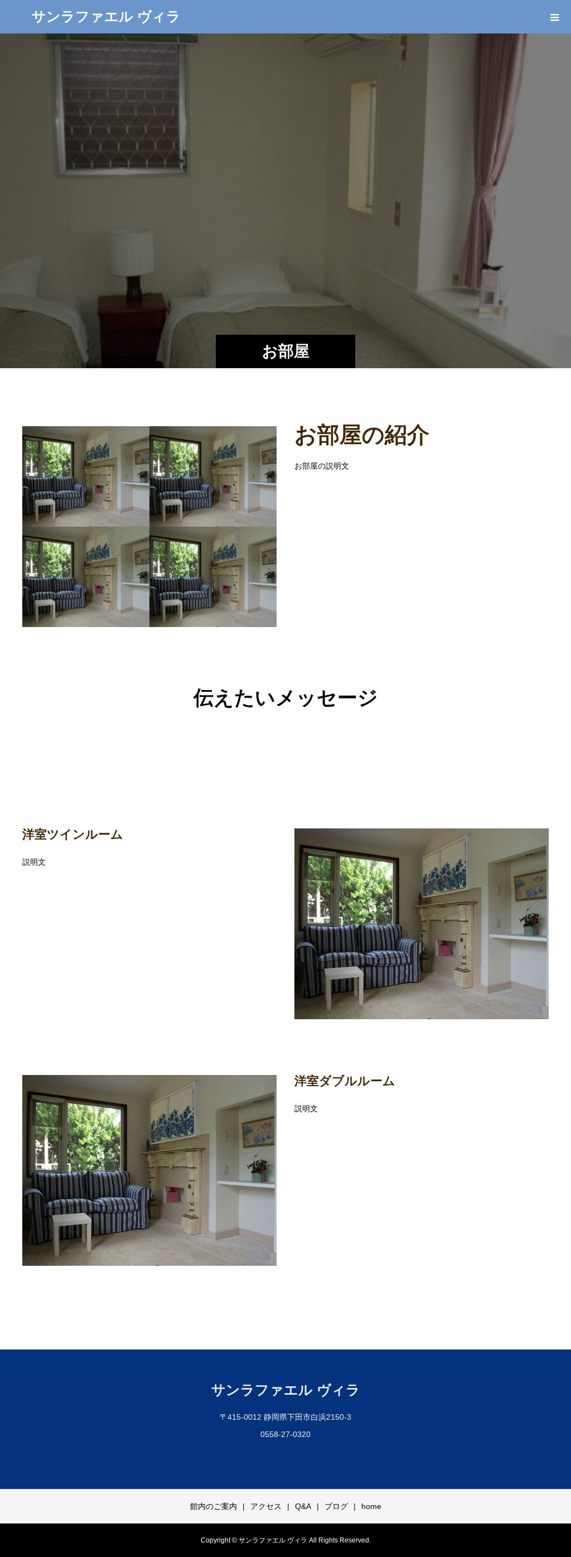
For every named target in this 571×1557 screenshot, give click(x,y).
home (371, 1506)
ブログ (336, 1506)
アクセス (266, 1506)
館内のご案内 (213, 1506)
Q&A (303, 1506)
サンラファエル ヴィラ (106, 16)
